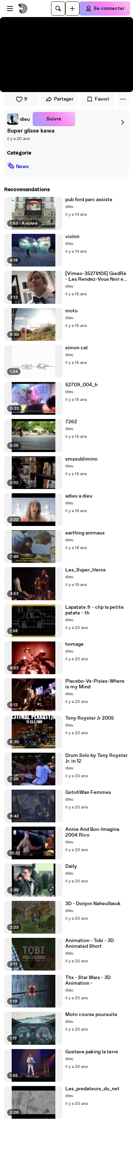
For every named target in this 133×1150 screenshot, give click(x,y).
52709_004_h (81, 385)
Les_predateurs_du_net (92, 1089)
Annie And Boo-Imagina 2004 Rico (92, 832)
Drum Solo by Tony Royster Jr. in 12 (96, 758)
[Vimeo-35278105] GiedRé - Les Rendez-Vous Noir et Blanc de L (95, 276)
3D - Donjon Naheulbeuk (93, 904)
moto (71, 311)
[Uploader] (72, 8)
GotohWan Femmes (88, 792)
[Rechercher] (58, 8)
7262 (71, 422)
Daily (71, 866)
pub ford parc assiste (88, 200)
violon (72, 237)
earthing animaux (85, 533)
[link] (18, 119)
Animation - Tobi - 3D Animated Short (89, 943)
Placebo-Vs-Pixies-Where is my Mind (94, 684)
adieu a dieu (78, 496)
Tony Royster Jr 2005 (89, 718)
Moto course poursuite (91, 1014)
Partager (63, 99)
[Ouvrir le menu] (10, 8)
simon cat (76, 348)
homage (74, 644)
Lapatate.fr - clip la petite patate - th (94, 610)
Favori (102, 99)
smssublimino (81, 459)
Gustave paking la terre (91, 1052)
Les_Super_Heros (85, 570)
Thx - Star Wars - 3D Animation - (88, 980)
